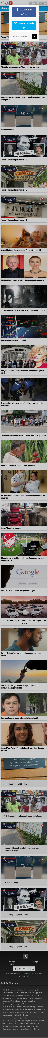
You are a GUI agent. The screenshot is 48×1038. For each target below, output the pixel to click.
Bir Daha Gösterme (20, 37)
